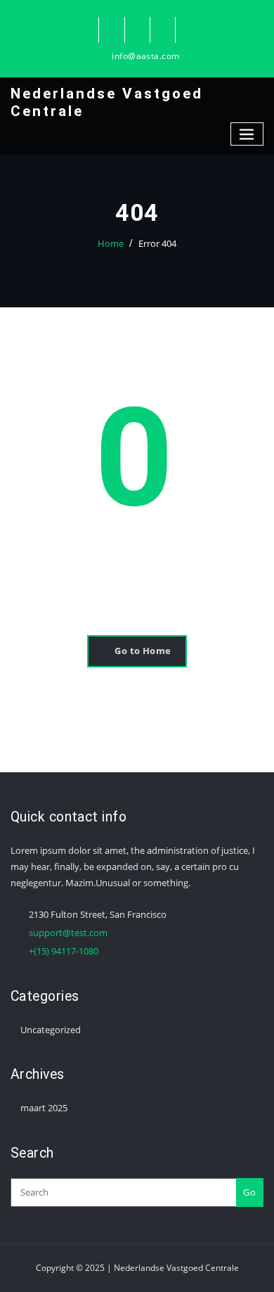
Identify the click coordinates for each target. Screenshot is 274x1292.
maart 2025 (43, 1107)
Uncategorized (50, 1029)
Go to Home (143, 650)
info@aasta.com (145, 56)
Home (111, 243)
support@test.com (68, 932)
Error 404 (157, 243)
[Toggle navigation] (247, 134)
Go (249, 1192)
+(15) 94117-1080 (63, 951)
